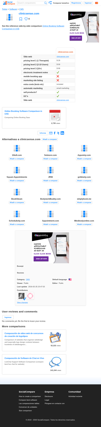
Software (13, 9)
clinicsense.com (63, 56)
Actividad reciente (75, 396)
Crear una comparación (50, 3)
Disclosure (49, 396)
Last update (22, 287)
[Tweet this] (58, 133)
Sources (20, 273)
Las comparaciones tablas (29, 403)
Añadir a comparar (50, 139)
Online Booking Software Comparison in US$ (23, 112)
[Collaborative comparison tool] (9, 3)
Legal (47, 400)
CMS (21, 9)
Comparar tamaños (61, 3)
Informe (43, 133)
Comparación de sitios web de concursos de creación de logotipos (24, 334)
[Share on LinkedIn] (62, 133)
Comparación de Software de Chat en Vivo (24, 358)
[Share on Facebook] (54, 133)
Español (96, 3)
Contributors (22, 290)
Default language (59, 279)
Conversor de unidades (28, 407)
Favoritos (20, 19)
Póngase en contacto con (55, 403)
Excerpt (20, 266)
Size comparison (25, 411)
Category (21, 279)
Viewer (20, 283)
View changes (22, 302)
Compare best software (28, 400)
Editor (55, 283)
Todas (4, 9)
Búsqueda (45, 3)
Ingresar (88, 3)
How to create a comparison (30, 396)
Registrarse (76, 3)
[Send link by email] (50, 133)
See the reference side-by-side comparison (22, 26)
